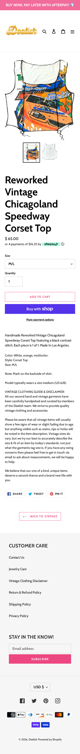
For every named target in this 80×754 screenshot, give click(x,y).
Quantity (10, 273)
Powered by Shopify (50, 739)
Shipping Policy (20, 604)
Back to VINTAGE (43, 516)
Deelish (33, 739)
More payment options (40, 319)
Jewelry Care (18, 569)
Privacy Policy (18, 616)
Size (7, 255)
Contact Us (16, 557)
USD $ (39, 687)
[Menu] (72, 31)
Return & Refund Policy (25, 592)
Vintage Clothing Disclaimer (28, 581)
